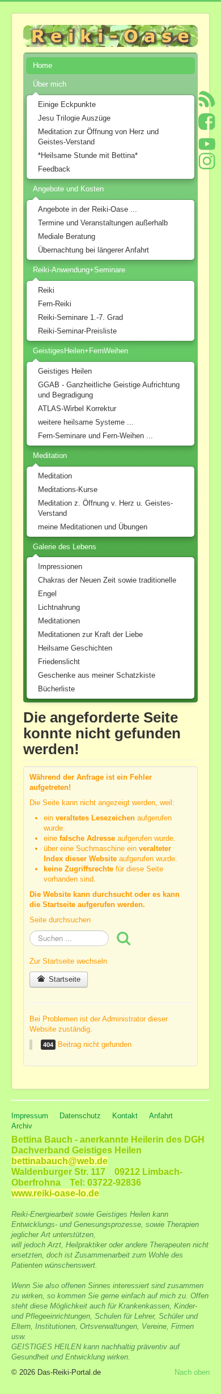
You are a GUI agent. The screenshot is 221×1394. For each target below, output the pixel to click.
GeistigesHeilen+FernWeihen (80, 351)
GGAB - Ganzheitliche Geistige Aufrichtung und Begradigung (109, 389)
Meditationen (59, 621)
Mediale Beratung (66, 236)
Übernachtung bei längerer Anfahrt (93, 250)
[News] (206, 98)
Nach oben (192, 1372)
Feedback (54, 169)
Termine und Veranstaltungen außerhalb (103, 223)
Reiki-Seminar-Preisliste (77, 331)
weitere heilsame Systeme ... (86, 422)
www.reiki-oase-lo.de (55, 1193)
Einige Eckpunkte (67, 104)
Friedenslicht (59, 661)
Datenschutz (80, 1115)
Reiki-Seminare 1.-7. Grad (80, 317)
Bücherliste (56, 689)
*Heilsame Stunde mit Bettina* (88, 155)
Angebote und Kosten (68, 189)
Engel (47, 593)
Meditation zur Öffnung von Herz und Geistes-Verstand (98, 136)
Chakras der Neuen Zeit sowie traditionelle (107, 580)
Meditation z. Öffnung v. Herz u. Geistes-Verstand (105, 508)
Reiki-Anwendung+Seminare (79, 270)
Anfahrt (161, 1115)
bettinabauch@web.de (59, 1161)
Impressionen (60, 566)
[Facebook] (206, 121)
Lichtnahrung (59, 607)
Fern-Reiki (54, 304)
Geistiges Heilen (65, 371)
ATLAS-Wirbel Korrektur (77, 408)
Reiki (46, 290)
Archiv (21, 1126)
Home (42, 65)
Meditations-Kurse (67, 489)
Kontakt (125, 1115)
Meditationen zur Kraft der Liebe (90, 634)
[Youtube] (206, 143)
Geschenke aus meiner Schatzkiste (96, 675)
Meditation (50, 455)
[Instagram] (206, 160)
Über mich (49, 84)
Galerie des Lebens (64, 546)
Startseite (63, 979)
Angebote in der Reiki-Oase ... (87, 209)
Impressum (29, 1115)
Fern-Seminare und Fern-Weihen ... (95, 435)
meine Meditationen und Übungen (92, 527)
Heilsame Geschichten (75, 648)
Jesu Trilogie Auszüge (74, 118)
